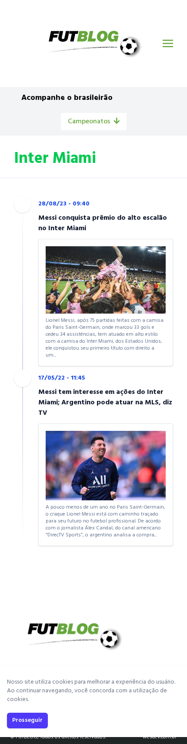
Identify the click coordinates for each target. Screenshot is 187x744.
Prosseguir (27, 720)
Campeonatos (89, 121)
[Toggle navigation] (168, 43)
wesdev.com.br (160, 737)
